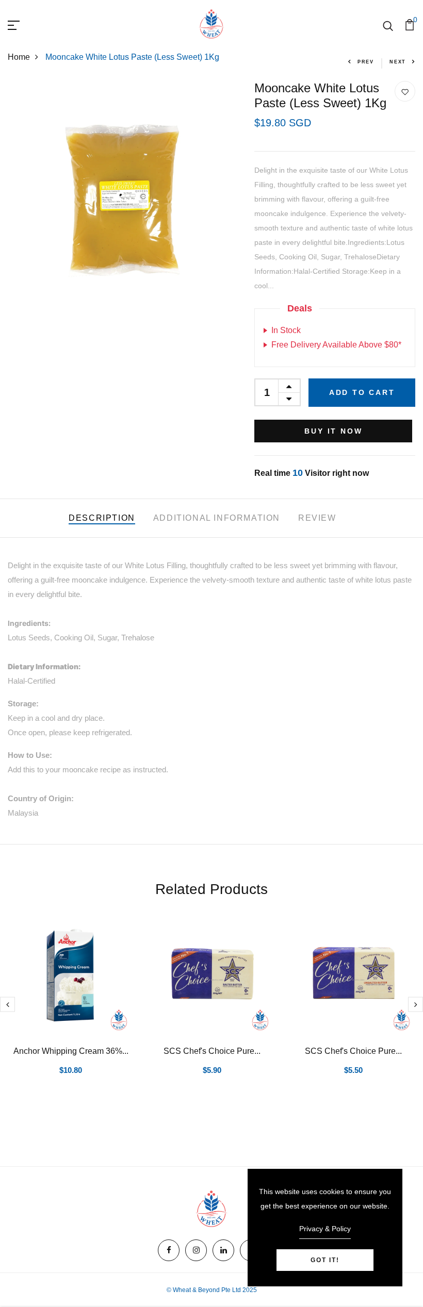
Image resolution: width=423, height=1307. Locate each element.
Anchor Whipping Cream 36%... (70, 1051)
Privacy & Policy (325, 1229)
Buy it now (333, 431)
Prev (365, 61)
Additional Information (216, 518)
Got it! (325, 1260)
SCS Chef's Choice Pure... (212, 1051)
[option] (70, 1008)
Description (102, 518)
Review (317, 518)
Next (397, 61)
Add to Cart (362, 392)
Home (19, 57)
